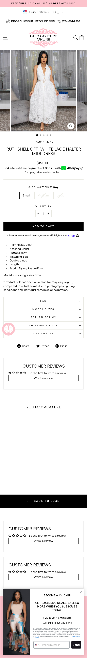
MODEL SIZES (43, 309)
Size (41, 187)
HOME (38, 142)
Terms (37, 637)
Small (26, 195)
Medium (43, 195)
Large (60, 195)
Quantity (43, 206)
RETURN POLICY (43, 317)
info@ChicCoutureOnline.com (33, 21)
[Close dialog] (81, 592)
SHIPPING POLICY (43, 325)
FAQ (43, 301)
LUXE (48, 142)
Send (76, 645)
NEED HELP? (43, 333)
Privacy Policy (75, 636)
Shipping (30, 172)
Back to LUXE (46, 500)
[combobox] (37, 644)
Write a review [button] (43, 378)
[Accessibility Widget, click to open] (8, 329)
